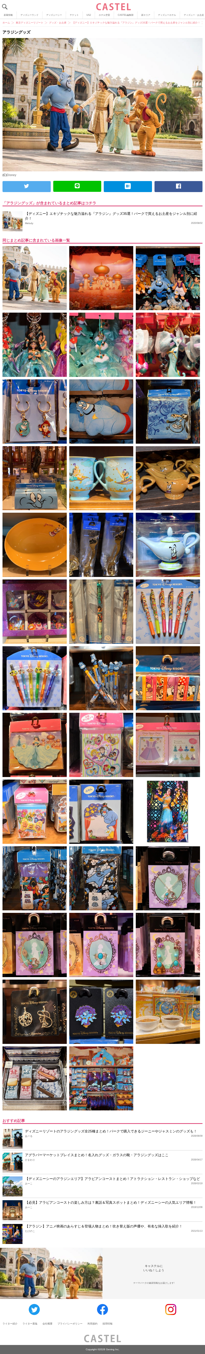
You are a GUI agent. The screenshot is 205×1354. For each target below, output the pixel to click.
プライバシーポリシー (70, 1323)
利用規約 (93, 1323)
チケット (74, 15)
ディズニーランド (29, 15)
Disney (11, 175)
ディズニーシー (54, 15)
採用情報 (107, 1323)
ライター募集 (30, 1323)
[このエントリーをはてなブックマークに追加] (128, 186)
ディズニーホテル (167, 15)
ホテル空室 (104, 15)
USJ (88, 15)
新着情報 (8, 15)
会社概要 (47, 1323)
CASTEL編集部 (126, 15)
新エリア (145, 15)
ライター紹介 (10, 1323)
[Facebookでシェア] (178, 186)
